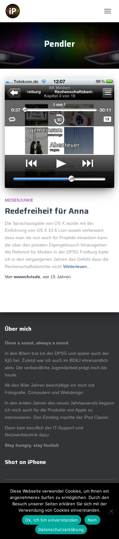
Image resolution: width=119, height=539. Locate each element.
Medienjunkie (19, 200)
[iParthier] (15, 11)
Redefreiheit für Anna (47, 211)
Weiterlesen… (77, 266)
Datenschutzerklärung (61, 529)
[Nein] (111, 511)
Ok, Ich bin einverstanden (51, 519)
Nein (92, 519)
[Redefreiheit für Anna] (59, 133)
